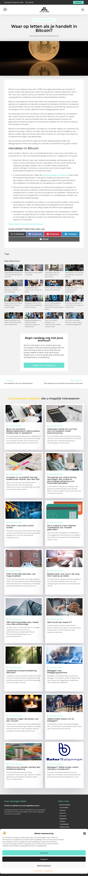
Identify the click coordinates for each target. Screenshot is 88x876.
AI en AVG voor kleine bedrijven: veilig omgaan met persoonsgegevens (73, 322)
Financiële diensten (44, 20)
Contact (62, 821)
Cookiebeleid (38, 871)
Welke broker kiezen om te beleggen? (60, 720)
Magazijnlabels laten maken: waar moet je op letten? (33, 290)
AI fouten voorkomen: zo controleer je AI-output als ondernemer (74, 305)
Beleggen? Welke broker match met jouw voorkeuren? (63, 768)
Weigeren (44, 859)
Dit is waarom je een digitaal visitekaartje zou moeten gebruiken (61, 527)
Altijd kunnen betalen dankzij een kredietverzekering (23, 768)
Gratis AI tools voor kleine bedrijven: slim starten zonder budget (13, 305)
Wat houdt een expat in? (59, 622)
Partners (63, 810)
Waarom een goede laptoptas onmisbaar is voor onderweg (12, 290)
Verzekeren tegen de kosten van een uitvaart (22, 720)
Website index (64, 827)
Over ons (63, 813)
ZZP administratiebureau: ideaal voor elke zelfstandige (22, 623)
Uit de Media (64, 807)
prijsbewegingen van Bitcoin (54, 175)
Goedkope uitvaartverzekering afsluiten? (21, 671)
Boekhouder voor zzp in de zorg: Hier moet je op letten (63, 575)
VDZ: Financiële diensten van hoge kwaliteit (21, 575)
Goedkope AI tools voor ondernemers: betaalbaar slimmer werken (33, 305)
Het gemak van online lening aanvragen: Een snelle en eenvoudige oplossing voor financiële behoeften (61, 480)
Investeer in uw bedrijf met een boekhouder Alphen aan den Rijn (23, 478)
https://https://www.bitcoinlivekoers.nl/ (25, 224)
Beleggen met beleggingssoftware (57, 671)
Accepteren (44, 853)
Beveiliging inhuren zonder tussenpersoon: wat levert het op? (74, 275)
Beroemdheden (65, 805)
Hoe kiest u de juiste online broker (20, 526)
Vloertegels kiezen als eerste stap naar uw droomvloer (52, 275)
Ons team (63, 816)
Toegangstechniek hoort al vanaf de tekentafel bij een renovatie (13, 275)
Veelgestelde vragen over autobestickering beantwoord (73, 290)
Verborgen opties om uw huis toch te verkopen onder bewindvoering (62, 431)
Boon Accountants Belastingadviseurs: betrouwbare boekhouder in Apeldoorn (23, 431)
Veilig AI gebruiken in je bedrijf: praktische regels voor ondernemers (12, 322)
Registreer (63, 818)
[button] (84, 833)
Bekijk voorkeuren (44, 865)
